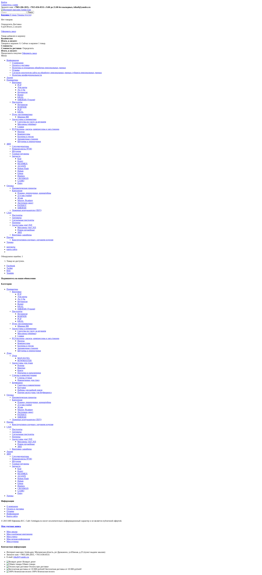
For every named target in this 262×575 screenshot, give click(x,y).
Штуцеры (16, 151)
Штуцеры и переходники (29, 141)
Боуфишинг (17, 382)
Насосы (21, 131)
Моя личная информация (18, 539)
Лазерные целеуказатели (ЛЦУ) (26, 210)
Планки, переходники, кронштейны (34, 193)
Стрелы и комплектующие (24, 375)
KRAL (20, 97)
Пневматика (12, 80)
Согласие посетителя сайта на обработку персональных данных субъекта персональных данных (57, 72)
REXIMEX (22, 163)
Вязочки (21, 368)
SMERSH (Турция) (26, 99)
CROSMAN (23, 178)
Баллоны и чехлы (25, 136)
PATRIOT (21, 205)
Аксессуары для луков (22, 363)
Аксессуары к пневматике (24, 119)
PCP (19, 85)
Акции (10, 77)
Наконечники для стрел (28, 380)
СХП (9, 213)
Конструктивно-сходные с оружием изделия (32, 240)
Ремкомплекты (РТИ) (22, 149)
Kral (19, 158)
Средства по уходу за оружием (31, 122)
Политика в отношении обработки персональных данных (39, 68)
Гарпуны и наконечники (28, 385)
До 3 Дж (21, 90)
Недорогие (22, 92)
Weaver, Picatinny (25, 200)
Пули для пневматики (22, 114)
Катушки (21, 387)
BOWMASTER (24, 360)
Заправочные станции (27, 139)
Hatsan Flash (23, 168)
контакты (11, 247)
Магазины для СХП (26, 227)
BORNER (22, 107)
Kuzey (20, 161)
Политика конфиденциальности (27, 75)
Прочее (10, 237)
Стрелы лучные (24, 378)
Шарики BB (23, 117)
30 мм (20, 198)
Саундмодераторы (20, 146)
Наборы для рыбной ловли (29, 390)
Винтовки (16, 82)
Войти (4, 2)
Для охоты (22, 87)
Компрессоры (23, 134)
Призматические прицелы (24, 188)
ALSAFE (21, 166)
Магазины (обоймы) (26, 124)
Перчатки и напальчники (29, 373)
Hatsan (20, 171)
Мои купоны (13, 541)
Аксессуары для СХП (22, 225)
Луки (9, 353)
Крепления (17, 190)
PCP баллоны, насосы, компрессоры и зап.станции (35, 129)
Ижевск (21, 176)
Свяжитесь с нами (9, 5)
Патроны (16, 222)
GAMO (20, 181)
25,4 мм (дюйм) (24, 195)
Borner (20, 95)
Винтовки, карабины (22, 235)
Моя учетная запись (11, 526)
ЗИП (9, 144)
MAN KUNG (23, 358)
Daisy (20, 183)
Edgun (20, 173)
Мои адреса (12, 536)
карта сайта (12, 249)
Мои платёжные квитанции (19, 534)
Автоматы (17, 217)
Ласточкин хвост (25, 203)
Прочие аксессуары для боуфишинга (34, 392)
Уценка (10, 242)
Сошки (20, 127)
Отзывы (16, 70)
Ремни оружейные (26, 230)
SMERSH (21, 208)
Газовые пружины (20, 154)
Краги (20, 370)
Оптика (10, 186)
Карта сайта (12, 516)
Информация (13, 60)
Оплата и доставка (20, 65)
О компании (17, 63)
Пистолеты (17, 102)
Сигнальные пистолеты (23, 220)
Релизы (20, 365)
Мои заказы (12, 531)
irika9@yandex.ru (21, 557)
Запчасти (16, 156)
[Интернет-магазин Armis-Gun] (16, 9)
